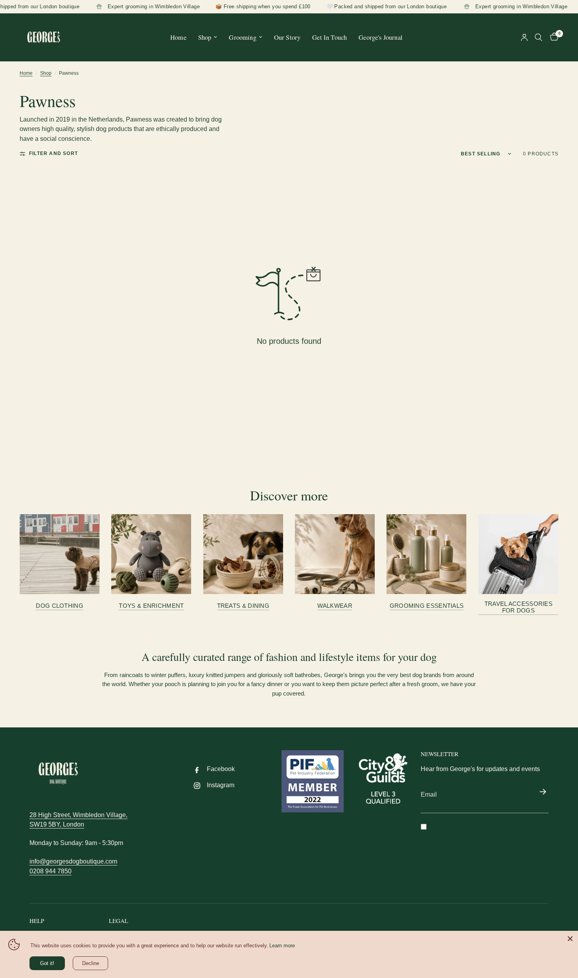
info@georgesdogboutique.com (73, 861)
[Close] (570, 939)
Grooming (242, 37)
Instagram (220, 785)
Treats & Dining (243, 605)
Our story (287, 37)
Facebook (221, 769)
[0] (552, 37)
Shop (205, 37)
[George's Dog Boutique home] (58, 773)
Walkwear (334, 605)
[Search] (538, 37)
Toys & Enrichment (151, 605)
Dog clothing (59, 605)
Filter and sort (53, 153)
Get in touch (329, 37)
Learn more (282, 945)
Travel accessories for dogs (518, 607)
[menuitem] (178, 37)
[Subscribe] (543, 792)
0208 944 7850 (50, 871)
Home (178, 37)
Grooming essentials (427, 605)
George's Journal (381, 37)
